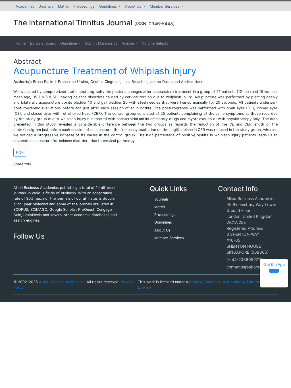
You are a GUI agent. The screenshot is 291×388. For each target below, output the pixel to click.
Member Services (165, 6)
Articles (128, 43)
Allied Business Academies (61, 282)
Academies (25, 6)
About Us (133, 6)
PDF (20, 152)
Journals (46, 6)
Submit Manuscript (101, 43)
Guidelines (108, 6)
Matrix (63, 6)
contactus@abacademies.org (253, 266)
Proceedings (84, 6)
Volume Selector (156, 43)
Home (21, 43)
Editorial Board (43, 43)
